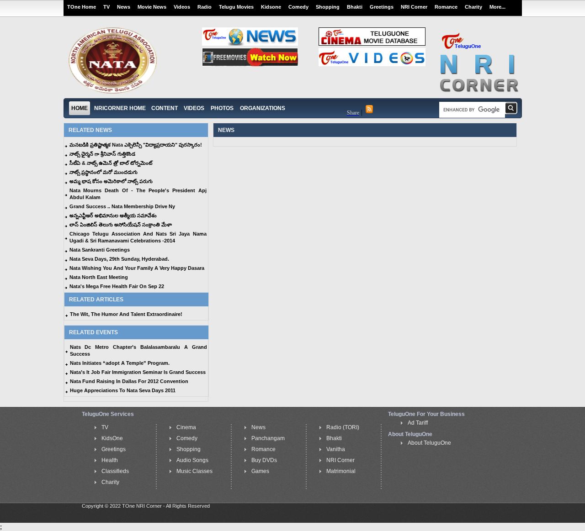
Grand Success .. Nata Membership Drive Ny (122, 206)
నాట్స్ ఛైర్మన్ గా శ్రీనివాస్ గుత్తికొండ (102, 154)
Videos (182, 7)
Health (109, 460)
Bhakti (354, 7)
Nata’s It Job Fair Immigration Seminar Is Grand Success (138, 372)
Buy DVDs (264, 460)
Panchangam (268, 438)
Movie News (152, 7)
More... (497, 7)
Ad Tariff (418, 423)
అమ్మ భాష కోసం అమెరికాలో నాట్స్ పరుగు (111, 181)
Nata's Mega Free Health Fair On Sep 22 (116, 286)
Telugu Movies (236, 7)
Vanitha (335, 449)
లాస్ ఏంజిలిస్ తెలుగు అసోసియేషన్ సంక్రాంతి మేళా (120, 224)
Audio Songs (192, 460)
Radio (204, 7)
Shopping (328, 7)
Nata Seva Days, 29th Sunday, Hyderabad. (119, 259)
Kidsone (271, 7)
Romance (446, 7)
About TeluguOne (429, 443)
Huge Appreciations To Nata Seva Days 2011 (123, 390)
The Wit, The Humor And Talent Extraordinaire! (126, 314)
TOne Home (81, 7)
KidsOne (112, 438)
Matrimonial (341, 471)
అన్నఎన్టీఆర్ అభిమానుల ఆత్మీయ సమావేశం (113, 215)
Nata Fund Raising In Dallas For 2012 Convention (129, 381)
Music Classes (194, 471)
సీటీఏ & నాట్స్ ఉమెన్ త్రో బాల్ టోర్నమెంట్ (110, 163)
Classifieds (115, 471)
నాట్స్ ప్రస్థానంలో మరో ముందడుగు (103, 172)
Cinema (186, 427)
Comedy (298, 7)
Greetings (382, 7)
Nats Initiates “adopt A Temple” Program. (120, 363)
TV (106, 7)
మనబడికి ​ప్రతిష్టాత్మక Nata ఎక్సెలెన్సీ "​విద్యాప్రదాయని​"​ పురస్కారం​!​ (135, 144)
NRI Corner (414, 7)
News (123, 7)
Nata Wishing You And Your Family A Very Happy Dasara (136, 268)
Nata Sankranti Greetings (99, 249)
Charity (473, 7)
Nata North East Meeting (98, 277)
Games (260, 471)
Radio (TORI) (342, 427)
